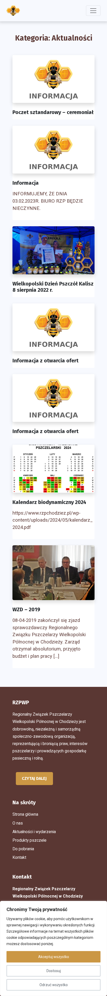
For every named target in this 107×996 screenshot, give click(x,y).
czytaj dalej (34, 778)
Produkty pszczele (29, 840)
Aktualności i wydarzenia (34, 831)
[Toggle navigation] (93, 10)
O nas (17, 823)
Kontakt (19, 857)
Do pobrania (23, 848)
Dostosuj (53, 971)
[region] (53, 948)
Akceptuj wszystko (53, 957)
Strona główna (25, 814)
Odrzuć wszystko (53, 985)
